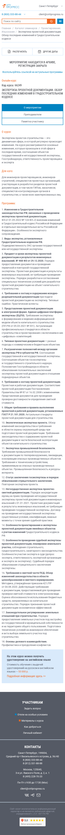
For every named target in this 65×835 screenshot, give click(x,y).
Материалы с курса (32, 720)
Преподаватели (32, 114)
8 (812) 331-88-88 (32, 763)
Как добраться (32, 726)
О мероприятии (32, 107)
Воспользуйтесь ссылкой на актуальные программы (32, 72)
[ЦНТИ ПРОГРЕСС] (11, 6)
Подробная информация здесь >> (26, 676)
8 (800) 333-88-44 (32, 759)
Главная (6, 28)
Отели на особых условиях (33, 714)
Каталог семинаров (26, 28)
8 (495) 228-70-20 (32, 776)
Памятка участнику (32, 121)
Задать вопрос (32, 708)
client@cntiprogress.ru (32, 788)
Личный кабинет (32, 732)
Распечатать (20, 51)
